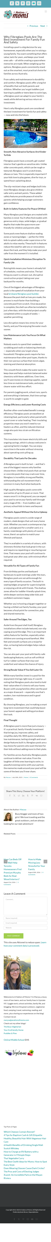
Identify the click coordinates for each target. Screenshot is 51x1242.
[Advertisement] (25, 1095)
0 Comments (34, 777)
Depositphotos (33, 1212)
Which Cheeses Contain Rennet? (19, 1131)
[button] (5, 861)
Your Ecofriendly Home (13, 1030)
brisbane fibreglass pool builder (24, 293)
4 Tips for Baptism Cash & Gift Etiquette (23, 1135)
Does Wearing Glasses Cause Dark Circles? (24, 1168)
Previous (34, 26)
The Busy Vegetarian (12, 1026)
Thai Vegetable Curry (14, 1158)
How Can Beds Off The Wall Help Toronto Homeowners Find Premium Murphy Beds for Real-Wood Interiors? (13, 869)
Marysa (8, 777)
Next (42, 26)
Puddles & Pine (10, 1033)
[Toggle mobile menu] (46, 11)
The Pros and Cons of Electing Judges (21, 1171)
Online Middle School (14, 1039)
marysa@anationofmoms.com (16, 1020)
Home (26, 777)
